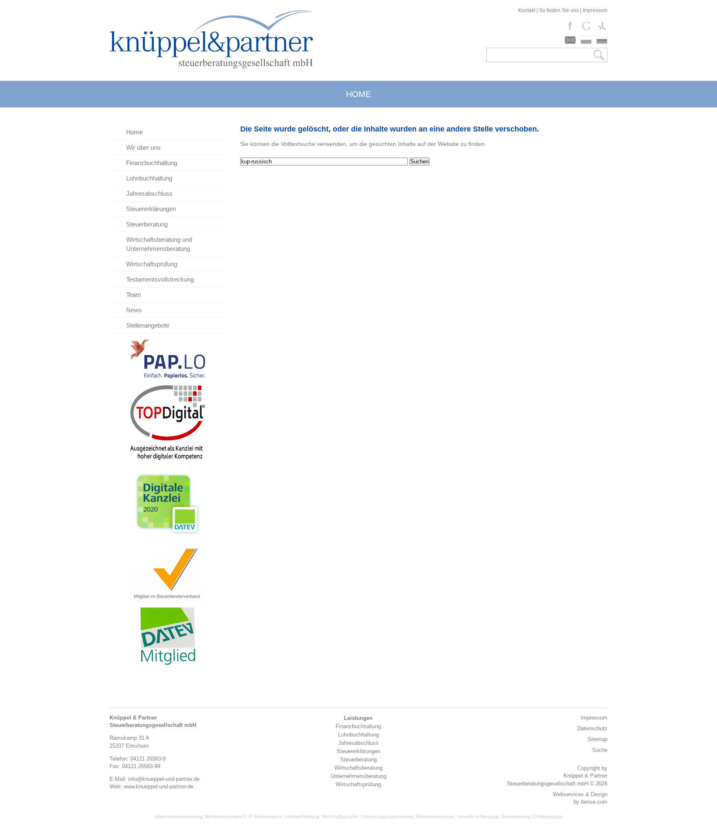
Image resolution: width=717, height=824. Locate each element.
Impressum (595, 10)
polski (586, 40)
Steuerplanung (515, 816)
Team (133, 294)
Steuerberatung (147, 224)
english (570, 40)
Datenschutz (592, 728)
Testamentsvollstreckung (160, 279)
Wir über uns (143, 147)
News (134, 310)
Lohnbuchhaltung (149, 178)
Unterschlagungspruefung (387, 816)
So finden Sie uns (559, 10)
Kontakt (526, 10)
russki (602, 40)
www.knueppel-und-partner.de (158, 786)
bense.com (594, 802)
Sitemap (597, 739)
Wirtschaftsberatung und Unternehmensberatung (159, 244)
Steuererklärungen (151, 208)
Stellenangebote (147, 325)
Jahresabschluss (149, 193)
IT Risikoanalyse (265, 816)
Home (134, 132)
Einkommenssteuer (435, 816)
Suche (599, 750)
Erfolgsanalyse (548, 816)
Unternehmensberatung (178, 816)
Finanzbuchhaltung (151, 162)
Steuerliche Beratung (478, 816)
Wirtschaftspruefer (340, 816)
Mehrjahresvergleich (225, 816)
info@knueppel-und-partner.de (164, 779)
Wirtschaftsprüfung (151, 263)
